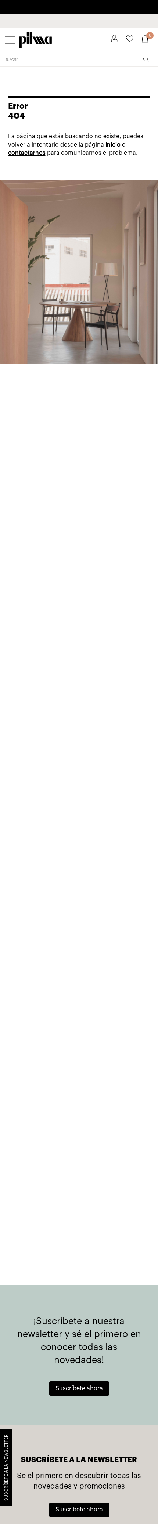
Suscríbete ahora (79, 1388)
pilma (35, 38)
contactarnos (27, 153)
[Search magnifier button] (146, 59)
